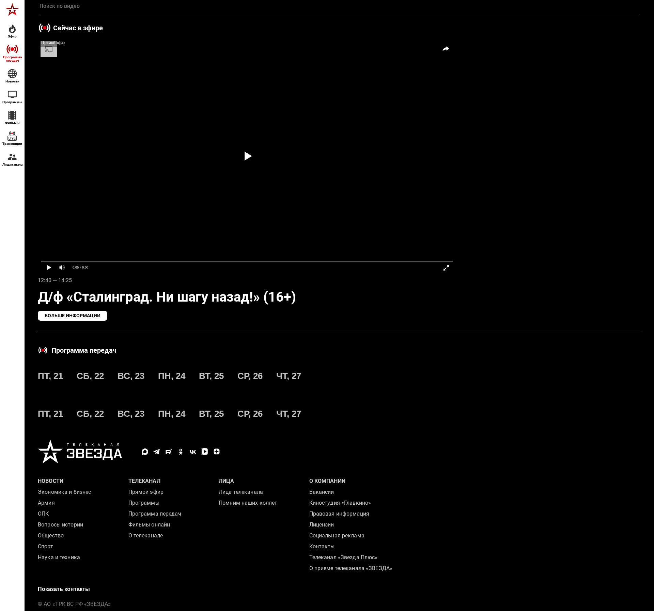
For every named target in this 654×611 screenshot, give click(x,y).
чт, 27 (288, 376)
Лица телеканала (241, 492)
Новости (50, 481)
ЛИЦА (226, 481)
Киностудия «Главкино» (340, 503)
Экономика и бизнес (64, 492)
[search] (339, 6)
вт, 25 (211, 376)
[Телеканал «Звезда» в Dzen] (216, 452)
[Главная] (12, 9)
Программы (143, 503)
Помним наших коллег (248, 503)
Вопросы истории (60, 524)
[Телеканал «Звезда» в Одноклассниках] (181, 452)
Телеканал (144, 481)
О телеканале (145, 535)
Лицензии (321, 524)
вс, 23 (131, 376)
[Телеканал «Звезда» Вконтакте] (193, 452)
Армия (46, 503)
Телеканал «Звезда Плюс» (343, 557)
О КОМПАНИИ (327, 481)
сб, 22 (90, 376)
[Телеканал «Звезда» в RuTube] (169, 452)
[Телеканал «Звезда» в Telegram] (157, 452)
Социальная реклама (336, 535)
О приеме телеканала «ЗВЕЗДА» (351, 568)
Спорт (45, 546)
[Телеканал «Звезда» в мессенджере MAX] (145, 452)
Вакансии (321, 492)
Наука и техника (59, 557)
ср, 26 (250, 376)
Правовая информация (339, 513)
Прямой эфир (146, 492)
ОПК (43, 513)
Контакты (322, 546)
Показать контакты (64, 589)
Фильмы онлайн (149, 524)
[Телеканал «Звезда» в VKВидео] (205, 452)
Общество (51, 535)
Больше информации (72, 315)
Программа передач (154, 513)
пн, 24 (171, 376)
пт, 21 (50, 376)
